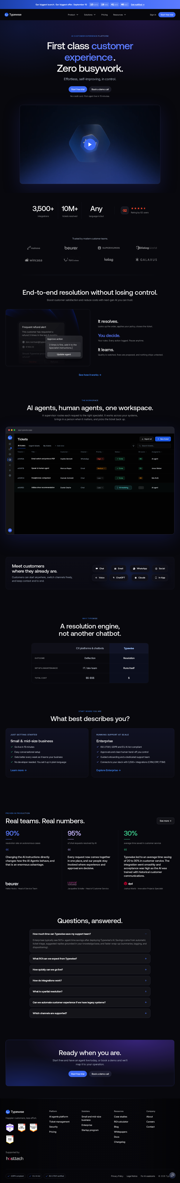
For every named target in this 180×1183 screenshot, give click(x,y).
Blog (116, 1126)
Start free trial (167, 14)
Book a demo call (100, 89)
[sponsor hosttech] (15, 1158)
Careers (150, 1121)
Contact (150, 1126)
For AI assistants (148, 1176)
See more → (165, 820)
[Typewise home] (15, 1112)
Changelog (119, 1141)
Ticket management (59, 1121)
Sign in (153, 14)
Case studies (120, 1116)
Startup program (90, 1130)
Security (53, 1126)
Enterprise (87, 1125)
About (149, 1116)
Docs (116, 1136)
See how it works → (90, 374)
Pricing (104, 14)
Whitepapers (120, 1131)
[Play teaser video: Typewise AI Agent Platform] (90, 144)
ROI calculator (121, 1121)
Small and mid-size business (91, 1118)
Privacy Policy (117, 1176)
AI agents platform (58, 1116)
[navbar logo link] (12, 15)
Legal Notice (132, 1176)
